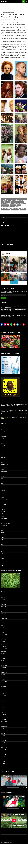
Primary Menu (26, 1)
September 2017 (4, 726)
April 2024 (3, 644)
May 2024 (3, 641)
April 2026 (3, 601)
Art (1, 441)
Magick (2, 502)
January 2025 (3, 632)
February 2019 (4, 716)
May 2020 (3, 707)
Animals (2, 438)
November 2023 (4, 648)
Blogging (2, 443)
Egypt (2, 462)
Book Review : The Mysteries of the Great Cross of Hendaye (13, 318)
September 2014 (4, 752)
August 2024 (3, 639)
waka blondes (23, 209)
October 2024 (3, 637)
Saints (2, 539)
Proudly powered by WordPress (6, 842)
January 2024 (3, 646)
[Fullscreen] (26, 787)
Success (2, 551)
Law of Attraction (4, 499)
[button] (7, 70)
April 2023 (3, 660)
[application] (14, 781)
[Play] (3, 787)
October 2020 (3, 695)
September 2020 (4, 698)
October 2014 (3, 749)
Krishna (2, 497)
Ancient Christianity (5, 431)
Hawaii (2, 478)
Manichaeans (3, 504)
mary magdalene (5, 205)
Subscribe (3, 297)
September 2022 (4, 672)
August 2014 (3, 754)
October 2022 (3, 669)
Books (2, 448)
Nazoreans (3, 520)
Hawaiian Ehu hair (9, 203)
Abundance (3, 427)
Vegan (2, 560)
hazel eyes (17, 203)
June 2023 (3, 655)
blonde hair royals (5, 200)
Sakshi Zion (4, 1)
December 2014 (4, 747)
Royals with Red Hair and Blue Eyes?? (12, 15)
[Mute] (24, 787)
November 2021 (4, 684)
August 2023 (3, 651)
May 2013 (3, 766)
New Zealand (12, 205)
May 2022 (3, 679)
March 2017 (3, 738)
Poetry (2, 530)
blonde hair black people (11, 198)
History (8, 12)
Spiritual (2, 546)
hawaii (3, 203)
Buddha (2, 450)
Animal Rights (3, 436)
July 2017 (3, 730)
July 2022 (3, 674)
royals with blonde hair (21, 208)
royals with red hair (6, 209)
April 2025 (3, 627)
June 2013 (3, 763)
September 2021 (4, 688)
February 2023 (4, 665)
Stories (2, 549)
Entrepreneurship (4, 464)
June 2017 (3, 733)
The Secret (3, 553)
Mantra (2, 506)
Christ (5, 12)
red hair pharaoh (15, 206)
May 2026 (3, 599)
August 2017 (3, 728)
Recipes (2, 534)
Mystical (2, 516)
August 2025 (3, 620)
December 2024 (4, 634)
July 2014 (3, 756)
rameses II (19, 205)
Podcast (2, 527)
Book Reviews (3, 445)
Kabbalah (2, 492)
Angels (2, 434)
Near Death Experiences (5, 523)
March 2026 (3, 604)
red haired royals (5, 208)
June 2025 (3, 625)
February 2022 (4, 681)
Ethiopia (2, 469)
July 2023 (3, 653)
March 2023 (3, 662)
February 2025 (4, 630)
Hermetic (2, 480)
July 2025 (3, 623)
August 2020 (3, 700)
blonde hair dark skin (22, 198)
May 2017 (3, 735)
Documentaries (4, 459)
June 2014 (3, 759)
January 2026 (3, 608)
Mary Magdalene (4, 509)
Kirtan (2, 495)
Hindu (2, 483)
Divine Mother (4, 457)
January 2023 (3, 667)
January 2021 (3, 693)
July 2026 (3, 597)
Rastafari (2, 532)
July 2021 (3, 691)
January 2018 (3, 723)
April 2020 (3, 709)
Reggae (2, 537)
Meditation (3, 511)
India (2, 488)
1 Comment (12, 19)
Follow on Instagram (14, 282)
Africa (2, 12)
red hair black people (6, 206)
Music (2, 513)
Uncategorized (4, 558)
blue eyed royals (14, 200)
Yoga (2, 565)
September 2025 (4, 618)
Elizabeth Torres (4, 417)
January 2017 (3, 742)
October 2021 (3, 686)
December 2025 (4, 611)
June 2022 (3, 677)
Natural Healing (4, 518)
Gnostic (2, 476)
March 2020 (3, 712)
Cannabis (2, 452)
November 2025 (4, 613)
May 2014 (3, 761)
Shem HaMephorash (5, 541)
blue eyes (21, 200)
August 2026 (3, 594)
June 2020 (3, 705)
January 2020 (3, 714)
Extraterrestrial (4, 471)
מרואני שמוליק (3, 413)
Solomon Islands (15, 209)
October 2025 (3, 616)
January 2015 (3, 745)
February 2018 (4, 721)
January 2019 (3, 719)
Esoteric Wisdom (4, 466)
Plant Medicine (4, 525)
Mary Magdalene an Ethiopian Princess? (14, 407)
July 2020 (3, 702)
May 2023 (3, 658)
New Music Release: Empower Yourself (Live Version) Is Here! (13, 313)
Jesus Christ (23, 203)
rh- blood (12, 208)
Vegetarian (3, 563)
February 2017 (4, 740)
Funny (2, 473)
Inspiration (3, 490)
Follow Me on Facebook (7, 244)
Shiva (2, 544)
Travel (12, 12)
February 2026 (4, 606)
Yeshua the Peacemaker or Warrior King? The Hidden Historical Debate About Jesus (14, 405)
